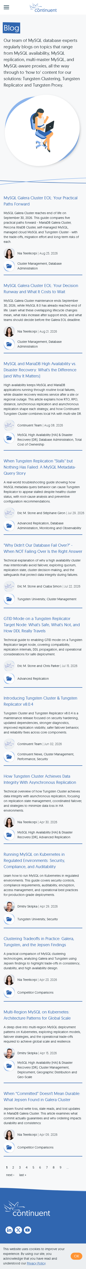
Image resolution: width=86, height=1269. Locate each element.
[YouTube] (27, 1230)
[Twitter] (18, 1230)
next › (10, 1175)
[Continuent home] (43, 7)
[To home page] (27, 1208)
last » (22, 1175)
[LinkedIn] (9, 1230)
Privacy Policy (36, 1263)
